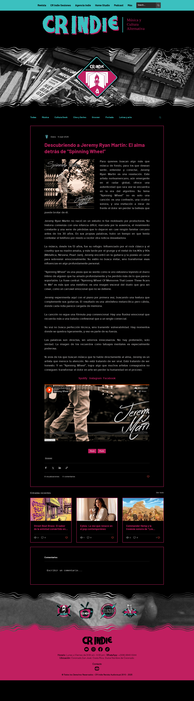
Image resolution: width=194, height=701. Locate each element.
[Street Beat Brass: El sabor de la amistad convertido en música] (51, 509)
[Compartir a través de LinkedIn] (59, 467)
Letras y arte (125, 117)
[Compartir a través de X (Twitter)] (52, 467)
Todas (33, 117)
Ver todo (160, 492)
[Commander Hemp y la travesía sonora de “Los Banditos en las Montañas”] (143, 509)
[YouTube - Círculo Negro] (86, 649)
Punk (101, 451)
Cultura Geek (61, 117)
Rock (92, 451)
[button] (160, 117)
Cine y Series (79, 117)
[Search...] (158, 5)
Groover (96, 117)
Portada (109, 117)
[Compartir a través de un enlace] (66, 467)
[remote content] (97, 413)
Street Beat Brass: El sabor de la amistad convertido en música (50, 527)
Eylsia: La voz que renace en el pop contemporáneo (96, 527)
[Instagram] (93, 649)
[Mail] (97, 668)
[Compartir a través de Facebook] (45, 467)
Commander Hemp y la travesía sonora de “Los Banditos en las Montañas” (141, 527)
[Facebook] (100, 649)
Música (45, 117)
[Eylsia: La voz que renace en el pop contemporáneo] (97, 509)
